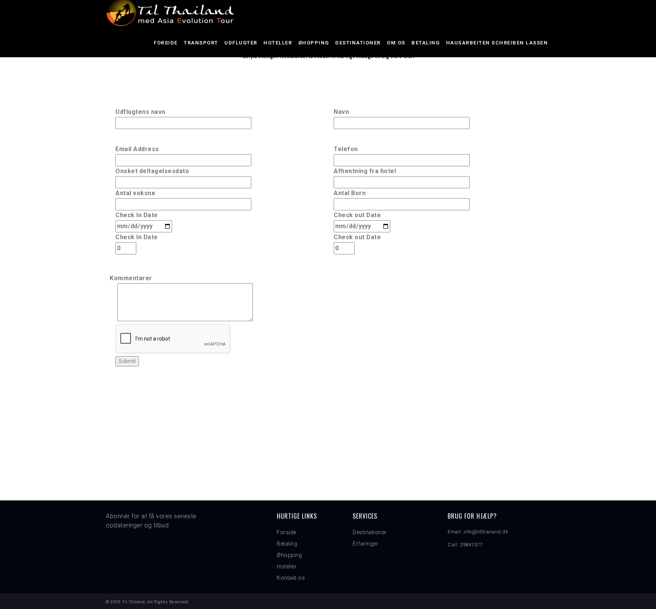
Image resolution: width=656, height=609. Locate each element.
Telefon (346, 149)
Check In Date (136, 215)
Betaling (426, 43)
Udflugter (240, 43)
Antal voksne (135, 193)
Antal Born (350, 193)
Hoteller (277, 43)
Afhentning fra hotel (365, 171)
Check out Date (357, 215)
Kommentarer (131, 278)
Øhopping (313, 43)
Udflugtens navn (140, 111)
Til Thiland (133, 602)
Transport (201, 43)
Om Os (396, 43)
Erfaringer (365, 544)
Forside (166, 43)
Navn (341, 111)
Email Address (137, 149)
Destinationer (358, 43)
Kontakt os (291, 578)
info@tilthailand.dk (486, 532)
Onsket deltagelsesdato (152, 171)
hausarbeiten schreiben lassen (497, 43)
